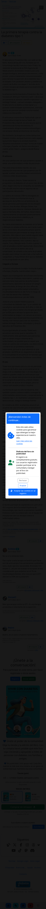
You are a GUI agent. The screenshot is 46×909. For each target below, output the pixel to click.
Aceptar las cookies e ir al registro (24, 492)
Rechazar (23, 480)
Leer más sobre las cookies (24, 442)
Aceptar (23, 485)
